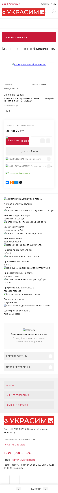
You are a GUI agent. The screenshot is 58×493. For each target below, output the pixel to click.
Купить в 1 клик (29, 151)
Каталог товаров (17, 37)
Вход (4, 4)
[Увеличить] (29, 64)
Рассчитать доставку (41, 166)
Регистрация (14, 4)
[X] (20, 182)
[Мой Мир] (16, 182)
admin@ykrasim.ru (23, 459)
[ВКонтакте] (7, 182)
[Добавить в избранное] (51, 60)
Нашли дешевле (33, 159)
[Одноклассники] (12, 182)
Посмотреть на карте (14, 444)
